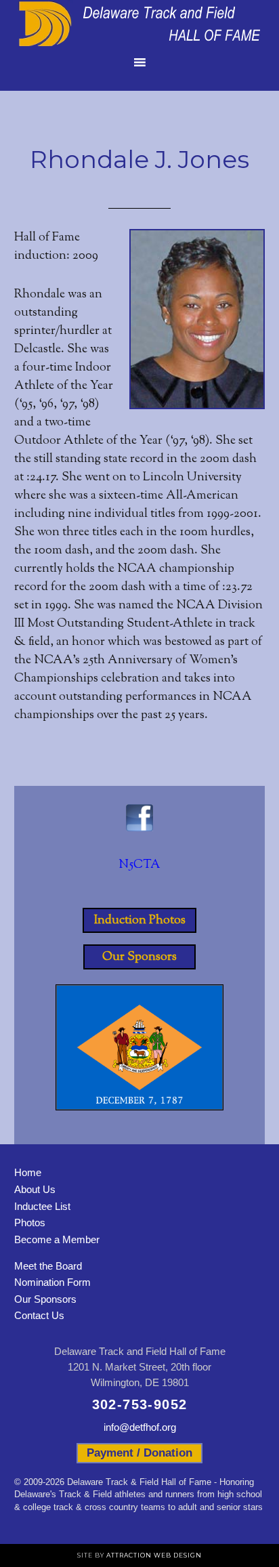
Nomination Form (52, 1282)
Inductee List (42, 1206)
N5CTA (139, 865)
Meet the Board (48, 1266)
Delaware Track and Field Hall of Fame (139, 23)
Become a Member (57, 1239)
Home (27, 1172)
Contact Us (39, 1315)
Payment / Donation (139, 1452)
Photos (29, 1222)
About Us (35, 1189)
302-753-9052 (140, 1404)
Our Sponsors (139, 956)
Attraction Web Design (154, 1555)
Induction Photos (140, 920)
